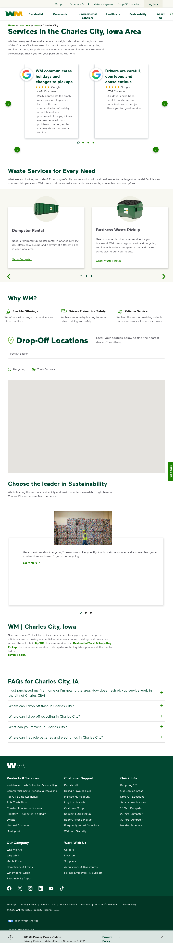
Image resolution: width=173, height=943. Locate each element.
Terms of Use (48, 904)
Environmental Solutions (88, 15)
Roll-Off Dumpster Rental (22, 796)
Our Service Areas (131, 790)
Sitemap (11, 904)
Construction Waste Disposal (24, 808)
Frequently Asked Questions (82, 825)
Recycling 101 (129, 785)
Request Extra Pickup (77, 813)
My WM (39, 643)
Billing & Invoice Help (77, 790)
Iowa (38, 25)
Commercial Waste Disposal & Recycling (32, 790)
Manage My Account (77, 796)
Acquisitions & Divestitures (81, 866)
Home (13, 25)
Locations (25, 25)
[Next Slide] (164, 276)
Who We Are (14, 849)
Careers (69, 849)
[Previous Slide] (9, 276)
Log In (152, 4)
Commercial (60, 14)
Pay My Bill (71, 785)
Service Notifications (133, 802)
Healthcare (113, 14)
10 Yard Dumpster (131, 808)
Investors (70, 855)
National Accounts (18, 825)
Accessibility (129, 904)
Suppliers (70, 861)
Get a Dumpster (22, 259)
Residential (36, 14)
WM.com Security (75, 831)
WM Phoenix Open (18, 872)
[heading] (86, 693)
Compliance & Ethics (20, 866)
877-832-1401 (17, 655)
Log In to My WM (74, 802)
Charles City (51, 25)
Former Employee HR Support (83, 872)
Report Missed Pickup (78, 819)
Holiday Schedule (131, 825)
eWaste (11, 819)
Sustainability (137, 14)
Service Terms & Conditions (75, 904)
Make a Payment (103, 4)
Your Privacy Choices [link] (26, 920)
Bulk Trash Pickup (18, 802)
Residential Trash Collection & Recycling (32, 785)
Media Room (14, 861)
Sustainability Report (19, 878)
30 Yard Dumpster (131, 819)
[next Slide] (164, 104)
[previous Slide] (8, 104)
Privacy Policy (28, 904)
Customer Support (75, 808)
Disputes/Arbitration (106, 904)
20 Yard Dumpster (131, 813)
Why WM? (13, 855)
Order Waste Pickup (108, 260)
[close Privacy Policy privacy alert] (162, 937)
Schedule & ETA (79, 4)
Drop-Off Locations (130, 4)
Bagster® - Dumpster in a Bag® (26, 813)
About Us (161, 15)
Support (60, 4)
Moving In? (13, 831)
